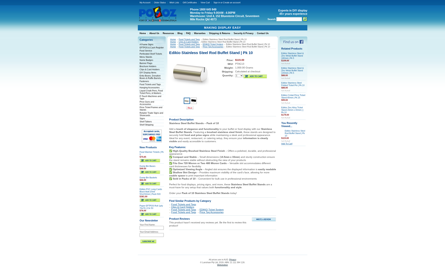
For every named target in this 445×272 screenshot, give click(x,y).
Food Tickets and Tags (150, 84)
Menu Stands (146, 57)
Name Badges (146, 60)
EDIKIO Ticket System (213, 44)
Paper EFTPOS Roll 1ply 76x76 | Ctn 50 (151, 207)
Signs (142, 118)
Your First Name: (147, 225)
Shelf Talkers (146, 121)
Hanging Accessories (150, 87)
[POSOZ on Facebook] (293, 43)
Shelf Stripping (146, 125)
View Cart (205, 2)
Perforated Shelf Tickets (151, 54)
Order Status (160, 2)
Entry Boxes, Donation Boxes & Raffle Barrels (150, 77)
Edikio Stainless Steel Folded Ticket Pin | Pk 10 (293, 84)
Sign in (216, 2)
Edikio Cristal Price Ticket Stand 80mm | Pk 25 (293, 96)
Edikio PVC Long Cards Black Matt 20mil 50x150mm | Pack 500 (151, 191)
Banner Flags (146, 63)
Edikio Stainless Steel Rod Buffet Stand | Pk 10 (295, 133)
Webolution (222, 265)
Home (173, 39)
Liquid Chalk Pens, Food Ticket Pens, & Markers (151, 92)
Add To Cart (286, 144)
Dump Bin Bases (147, 166)
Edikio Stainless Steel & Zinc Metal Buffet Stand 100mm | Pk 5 (292, 70)
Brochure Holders (148, 66)
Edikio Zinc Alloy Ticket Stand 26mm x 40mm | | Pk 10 (292, 110)
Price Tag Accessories (213, 47)
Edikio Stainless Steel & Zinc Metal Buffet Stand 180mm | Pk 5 (292, 55)
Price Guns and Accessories (147, 103)
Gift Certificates (190, 2)
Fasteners (144, 81)
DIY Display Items (148, 72)
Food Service (146, 51)
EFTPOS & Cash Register (152, 47)
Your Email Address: (149, 232)
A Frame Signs (146, 44)
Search (272, 19)
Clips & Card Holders (150, 69)
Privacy (232, 259)
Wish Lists (174, 2)
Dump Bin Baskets (148, 177)
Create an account (231, 2)
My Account (145, 2)
